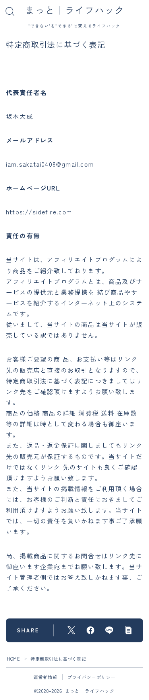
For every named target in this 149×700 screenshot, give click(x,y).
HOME (13, 658)
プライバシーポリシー (92, 677)
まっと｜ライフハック (74, 10)
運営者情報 (45, 677)
